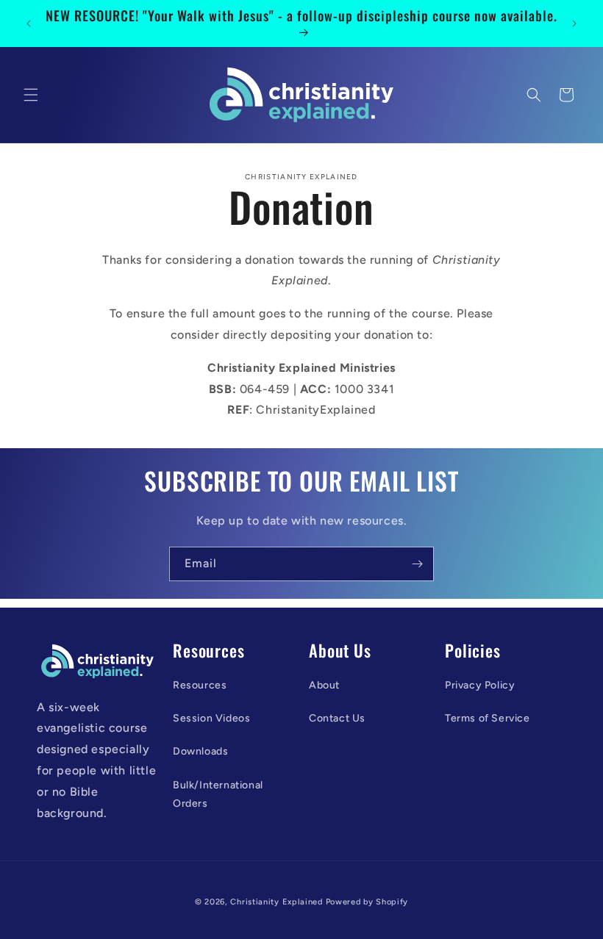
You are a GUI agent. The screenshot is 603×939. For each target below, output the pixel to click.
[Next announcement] (574, 23)
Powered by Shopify (367, 902)
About (324, 685)
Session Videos (211, 718)
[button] (31, 95)
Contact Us (337, 718)
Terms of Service (487, 718)
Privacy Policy (480, 685)
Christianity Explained (276, 902)
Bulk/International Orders (218, 794)
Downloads (200, 751)
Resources (199, 685)
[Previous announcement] (29, 23)
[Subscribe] (417, 564)
